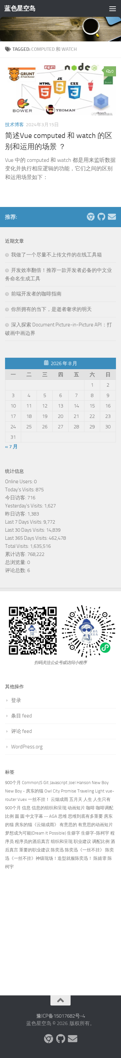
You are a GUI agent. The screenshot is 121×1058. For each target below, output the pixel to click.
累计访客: (16, 554)
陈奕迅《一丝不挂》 (84, 849)
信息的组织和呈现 (49, 807)
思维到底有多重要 (85, 816)
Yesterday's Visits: (24, 506)
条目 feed (21, 716)
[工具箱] (90, 217)
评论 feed (21, 731)
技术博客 (14, 125)
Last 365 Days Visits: (27, 538)
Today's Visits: (20, 490)
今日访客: (16, 498)
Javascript (59, 782)
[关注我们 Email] (112, 217)
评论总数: (16, 570)
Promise (68, 791)
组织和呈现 (62, 841)
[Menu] (112, 8)
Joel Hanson (80, 782)
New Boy (100, 782)
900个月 (13, 782)
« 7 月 (11, 447)
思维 (62, 816)
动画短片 (76, 807)
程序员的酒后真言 (32, 841)
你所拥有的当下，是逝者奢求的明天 (51, 309)
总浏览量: (16, 562)
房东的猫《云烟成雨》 (36, 824)
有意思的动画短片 (95, 824)
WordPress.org (27, 747)
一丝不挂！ (39, 799)
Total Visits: (17, 546)
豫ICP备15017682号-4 (60, 1016)
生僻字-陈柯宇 (95, 833)
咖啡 (90, 807)
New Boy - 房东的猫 (24, 791)
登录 (16, 700)
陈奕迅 (57, 849)
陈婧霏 (100, 858)
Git (46, 782)
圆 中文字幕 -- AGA (38, 816)
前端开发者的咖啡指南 (36, 294)
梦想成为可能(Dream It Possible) (35, 833)
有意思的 (68, 824)
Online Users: (19, 482)
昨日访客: (16, 514)
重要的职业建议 (34, 849)
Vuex (22, 799)
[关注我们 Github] (101, 217)
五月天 (75, 799)
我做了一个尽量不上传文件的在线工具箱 (56, 255)
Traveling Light (91, 791)
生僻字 (73, 833)
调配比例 (101, 841)
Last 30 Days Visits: (25, 530)
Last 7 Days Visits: (24, 522)
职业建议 (82, 841)
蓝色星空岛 (20, 8)
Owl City (52, 791)
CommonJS (32, 782)
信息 (26, 807)
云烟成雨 (59, 799)
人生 (87, 799)
